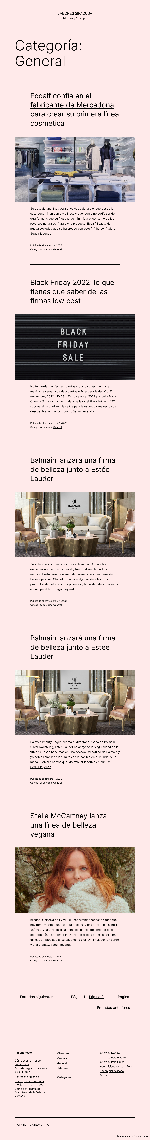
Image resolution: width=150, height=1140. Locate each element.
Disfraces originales (27, 1076)
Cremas (62, 1058)
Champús (63, 1053)
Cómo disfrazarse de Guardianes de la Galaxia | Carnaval (30, 1092)
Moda (103, 1075)
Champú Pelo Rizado (113, 1057)
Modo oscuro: (125, 1136)
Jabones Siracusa (75, 13)
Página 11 (125, 997)
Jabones (62, 1068)
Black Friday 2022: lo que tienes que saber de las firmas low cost (72, 291)
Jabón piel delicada (112, 1071)
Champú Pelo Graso (112, 1061)
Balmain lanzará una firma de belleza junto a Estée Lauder (72, 469)
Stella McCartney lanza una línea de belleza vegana (68, 824)
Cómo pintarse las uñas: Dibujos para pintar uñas (30, 1083)
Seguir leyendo (40, 233)
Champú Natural (110, 1052)
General (57, 249)
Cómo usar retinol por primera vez (28, 1062)
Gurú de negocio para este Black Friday (31, 1070)
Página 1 (78, 997)
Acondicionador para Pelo (116, 1066)
